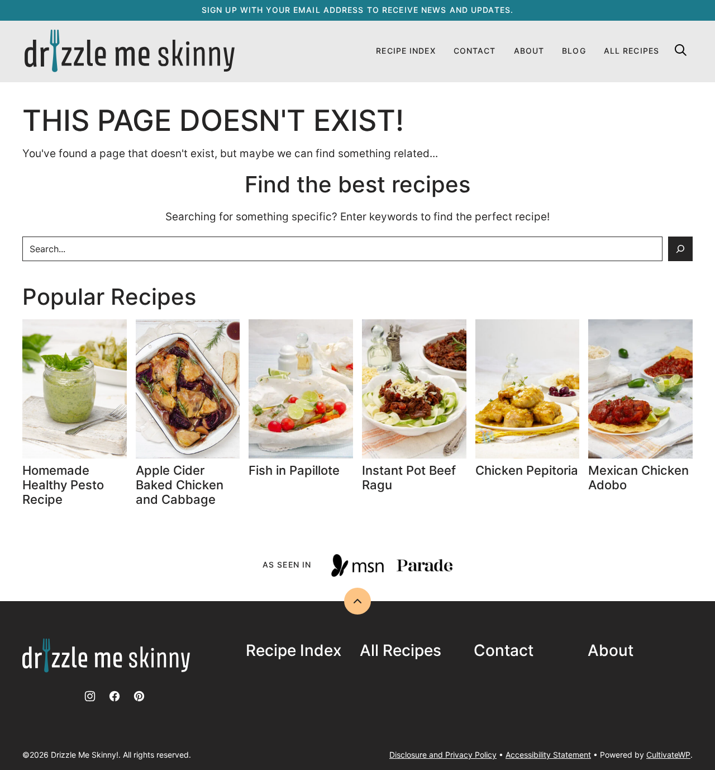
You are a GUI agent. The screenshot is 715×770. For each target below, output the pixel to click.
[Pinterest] (139, 696)
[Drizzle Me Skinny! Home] (129, 51)
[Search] (680, 49)
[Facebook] (114, 696)
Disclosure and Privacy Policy (443, 754)
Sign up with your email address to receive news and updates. (357, 10)
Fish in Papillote (296, 470)
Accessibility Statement (548, 754)
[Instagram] (90, 696)
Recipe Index (405, 50)
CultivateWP (668, 754)
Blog (573, 50)
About (529, 50)
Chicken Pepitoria (526, 470)
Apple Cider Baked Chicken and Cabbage (179, 485)
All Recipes (631, 50)
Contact (475, 50)
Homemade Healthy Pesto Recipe (63, 485)
